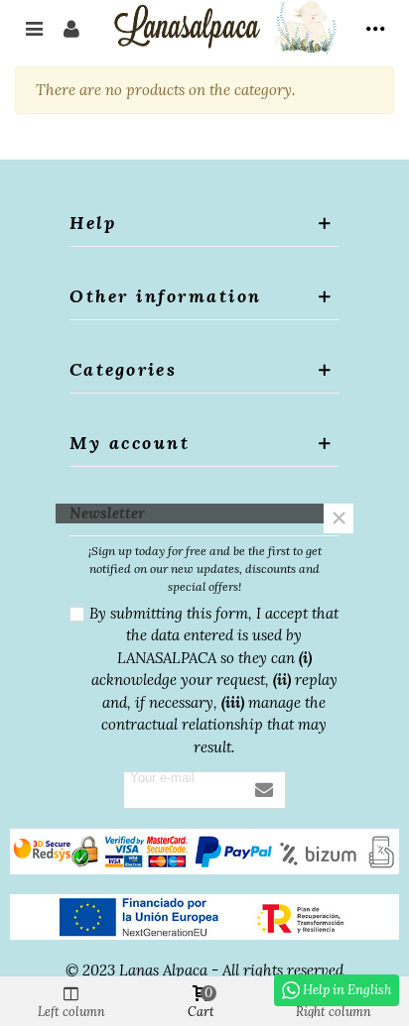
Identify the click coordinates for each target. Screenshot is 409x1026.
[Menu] (34, 27)
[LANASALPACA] (223, 27)
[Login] (71, 27)
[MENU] (375, 27)
